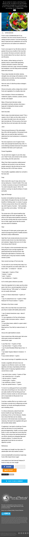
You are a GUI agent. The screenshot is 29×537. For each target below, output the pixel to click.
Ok (14, 10)
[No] (27, 6)
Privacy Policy (20, 8)
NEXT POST (8, 470)
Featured (11, 474)
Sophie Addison (9, 32)
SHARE (8, 467)
